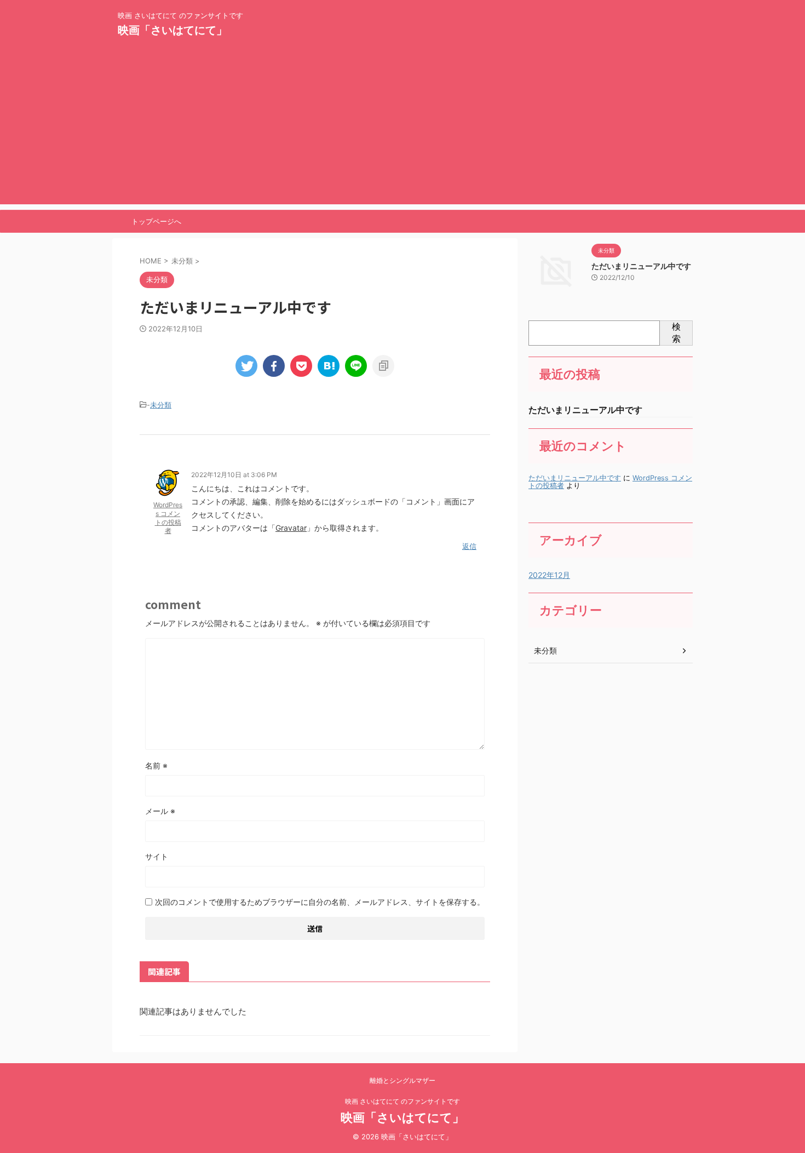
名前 (156, 765)
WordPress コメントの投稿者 (167, 518)
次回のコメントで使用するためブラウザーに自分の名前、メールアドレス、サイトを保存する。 (320, 902)
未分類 (160, 404)
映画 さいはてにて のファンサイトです (402, 1101)
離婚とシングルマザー (402, 1080)
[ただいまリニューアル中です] (329, 366)
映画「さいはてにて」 (172, 30)
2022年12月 (549, 575)
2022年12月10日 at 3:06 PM (234, 475)
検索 (676, 332)
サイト (156, 856)
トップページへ (156, 221)
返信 (469, 546)
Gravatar (291, 527)
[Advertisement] (402, 127)
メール (160, 811)
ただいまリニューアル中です (641, 266)
